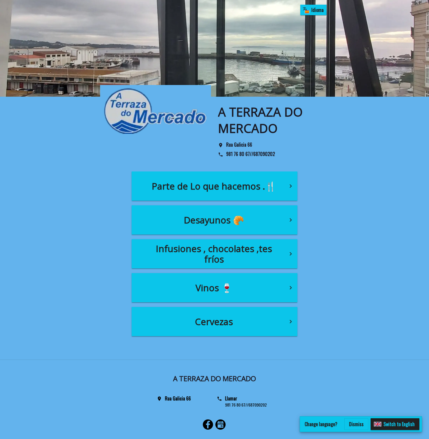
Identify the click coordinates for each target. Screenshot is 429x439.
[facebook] (208, 425)
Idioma (317, 9)
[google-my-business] (220, 425)
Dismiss (356, 424)
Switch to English (399, 424)
